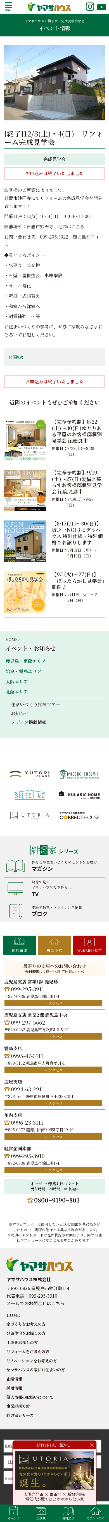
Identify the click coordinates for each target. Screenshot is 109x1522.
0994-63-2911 (27, 1089)
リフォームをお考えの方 (27, 1351)
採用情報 (14, 1388)
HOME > (13, 639)
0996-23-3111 (27, 1122)
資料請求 (19, 950)
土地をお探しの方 (22, 1342)
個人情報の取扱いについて (29, 1397)
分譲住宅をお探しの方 (26, 1333)
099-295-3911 (27, 989)
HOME (13, 1315)
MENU (8, 6)
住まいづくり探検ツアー (35, 704)
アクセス (55, 1003)
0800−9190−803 (57, 1200)
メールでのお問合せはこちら (35, 1303)
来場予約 (54, 950)
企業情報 (14, 1379)
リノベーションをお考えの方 (31, 1361)
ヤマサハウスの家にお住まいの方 (35, 1369)
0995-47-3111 (27, 1055)
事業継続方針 (18, 1406)
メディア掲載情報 (28, 722)
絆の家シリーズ (20, 1415)
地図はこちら (71, 226)
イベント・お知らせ (31, 648)
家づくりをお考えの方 (26, 1324)
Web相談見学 (89, 950)
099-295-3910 (28, 1155)
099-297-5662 (28, 1022)
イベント (14, 1518)
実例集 (41, 1518)
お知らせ (20, 713)
